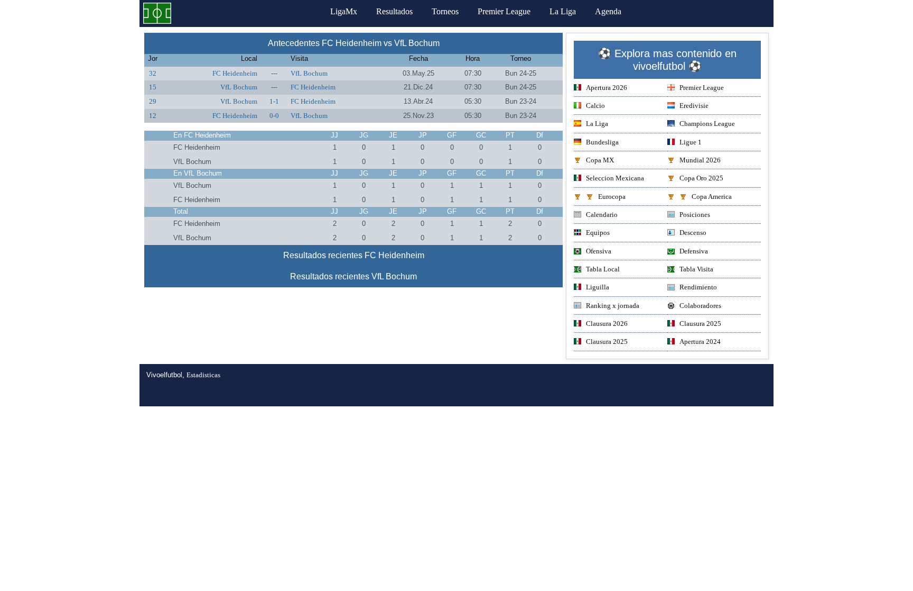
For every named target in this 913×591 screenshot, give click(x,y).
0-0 (274, 116)
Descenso (692, 233)
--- (274, 73)
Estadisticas (203, 375)
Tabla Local (603, 269)
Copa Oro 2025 (701, 178)
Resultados (394, 11)
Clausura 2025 (700, 324)
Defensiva (693, 251)
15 (152, 87)
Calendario (602, 215)
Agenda (608, 11)
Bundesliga (602, 142)
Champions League (707, 124)
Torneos (445, 11)
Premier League (504, 11)
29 (152, 101)
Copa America (712, 197)
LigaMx (343, 11)
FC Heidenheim (234, 73)
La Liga (562, 11)
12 (152, 116)
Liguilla (597, 287)
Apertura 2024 (700, 341)
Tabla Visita (696, 269)
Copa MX (600, 160)
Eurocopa (612, 197)
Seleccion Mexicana (615, 178)
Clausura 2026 (607, 324)
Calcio (595, 106)
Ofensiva (598, 251)
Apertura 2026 (606, 88)
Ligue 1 (690, 142)
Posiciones (694, 215)
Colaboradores (700, 306)
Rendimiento (698, 287)
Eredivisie (694, 106)
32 (152, 73)
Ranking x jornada (612, 306)
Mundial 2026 (700, 160)
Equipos (598, 233)
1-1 (274, 101)
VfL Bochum (309, 73)
